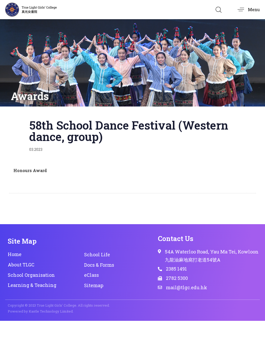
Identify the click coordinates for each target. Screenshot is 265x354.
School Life (97, 254)
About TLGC (21, 264)
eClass (91, 275)
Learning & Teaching (32, 285)
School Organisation (31, 275)
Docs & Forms (99, 265)
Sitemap (93, 285)
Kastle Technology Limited (51, 311)
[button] (218, 9)
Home (14, 254)
